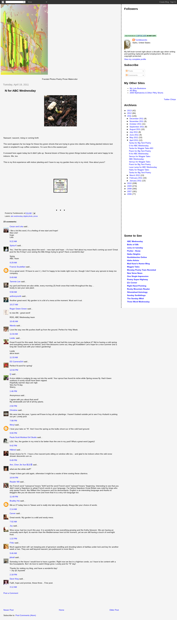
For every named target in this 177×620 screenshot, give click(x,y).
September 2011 (137, 127)
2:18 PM (13, 574)
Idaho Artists (133, 260)
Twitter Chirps (170, 99)
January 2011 (136, 181)
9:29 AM (13, 262)
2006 (129, 194)
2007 (129, 191)
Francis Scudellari (17, 267)
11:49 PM (14, 497)
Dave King (14, 579)
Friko (12, 543)
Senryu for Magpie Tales (139, 156)
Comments (132, 75)
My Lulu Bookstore (138, 88)
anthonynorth (15, 296)
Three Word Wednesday (138, 302)
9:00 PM (13, 433)
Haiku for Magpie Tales (139, 170)
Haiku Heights (133, 254)
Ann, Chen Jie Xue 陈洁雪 (21, 465)
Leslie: (12, 338)
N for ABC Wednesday (20, 90)
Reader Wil (14, 482)
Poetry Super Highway (137, 279)
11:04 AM (14, 334)
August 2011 (135, 129)
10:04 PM (14, 477)
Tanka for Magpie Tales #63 (141, 148)
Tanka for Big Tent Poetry (140, 143)
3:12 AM (13, 587)
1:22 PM (13, 538)
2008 (129, 189)
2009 (129, 186)
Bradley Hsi (15, 501)
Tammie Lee (15, 281)
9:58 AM (13, 292)
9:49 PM (13, 460)
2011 (129, 116)
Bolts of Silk (133, 244)
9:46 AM (13, 553)
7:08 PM (13, 420)
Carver (13, 513)
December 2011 (137, 118)
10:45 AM (14, 321)
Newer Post (8, 610)
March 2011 (135, 175)
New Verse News (134, 273)
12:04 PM (14, 370)
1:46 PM (13, 391)
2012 (129, 113)
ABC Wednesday (136, 159)
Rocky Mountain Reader (138, 289)
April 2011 (134, 140)
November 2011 (137, 121)
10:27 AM (14, 304)
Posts (130, 71)
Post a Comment (10, 593)
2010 (129, 183)
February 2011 (136, 178)
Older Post (114, 610)
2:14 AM (13, 509)
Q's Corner (132, 283)
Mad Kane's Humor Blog (138, 263)
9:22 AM (13, 241)
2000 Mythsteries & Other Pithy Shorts (146, 93)
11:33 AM (14, 357)
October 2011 (136, 124)
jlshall (12, 557)
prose (35, 216)
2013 (129, 110)
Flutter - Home (133, 251)
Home (61, 610)
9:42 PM (13, 445)
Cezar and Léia (16, 226)
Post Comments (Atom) (25, 615)
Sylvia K (13, 245)
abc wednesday (17, 216)
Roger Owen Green (18, 309)
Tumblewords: (141, 40)
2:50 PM (13, 406)
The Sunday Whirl (135, 298)
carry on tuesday (135, 248)
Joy (11, 526)
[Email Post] (33, 213)
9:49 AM (13, 277)
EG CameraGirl (16, 361)
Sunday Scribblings (136, 295)
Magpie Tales (133, 267)
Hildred (13, 450)
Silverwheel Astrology (137, 292)
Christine (13, 410)
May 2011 (134, 137)
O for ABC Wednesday (139, 145)
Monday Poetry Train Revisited (141, 270)
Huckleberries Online (137, 257)
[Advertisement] (33, 602)
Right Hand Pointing (136, 286)
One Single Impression (138, 276)
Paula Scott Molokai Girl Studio (23, 437)
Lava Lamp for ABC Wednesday (143, 167)
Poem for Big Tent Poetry (140, 151)
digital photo (28, 216)
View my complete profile (135, 59)
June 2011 (134, 135)
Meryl (12, 425)
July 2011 (134, 132)
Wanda (13, 325)
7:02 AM (13, 522)
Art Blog (133, 90)
